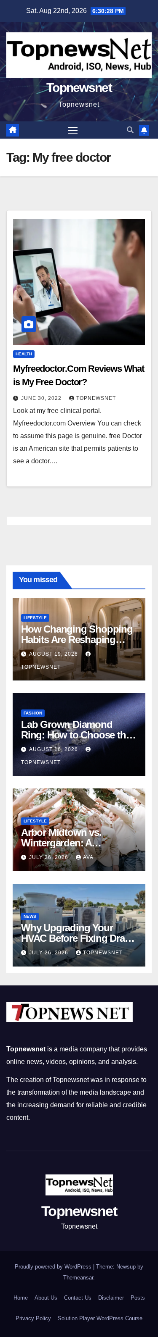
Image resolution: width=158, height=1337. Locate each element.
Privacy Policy (33, 1318)
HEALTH (24, 354)
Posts (138, 1298)
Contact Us (77, 1298)
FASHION (33, 713)
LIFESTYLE (35, 617)
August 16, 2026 (54, 749)
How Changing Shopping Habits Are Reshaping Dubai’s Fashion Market (77, 639)
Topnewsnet (79, 88)
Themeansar (78, 1277)
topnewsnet (96, 398)
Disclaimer (111, 1298)
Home (20, 1298)
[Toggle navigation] (73, 130)
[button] (130, 130)
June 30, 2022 (42, 398)
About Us (46, 1298)
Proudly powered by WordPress (54, 1266)
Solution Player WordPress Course (100, 1318)
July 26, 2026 (49, 857)
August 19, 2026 (54, 654)
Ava (88, 857)
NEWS (30, 916)
